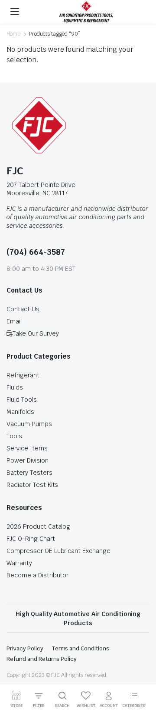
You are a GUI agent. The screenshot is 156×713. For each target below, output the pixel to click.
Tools (14, 436)
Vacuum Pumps (29, 424)
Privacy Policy (24, 648)
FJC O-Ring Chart (30, 539)
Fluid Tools (21, 399)
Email (14, 321)
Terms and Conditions (80, 648)
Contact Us (22, 309)
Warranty (19, 563)
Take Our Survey (36, 333)
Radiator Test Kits (32, 485)
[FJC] (86, 11)
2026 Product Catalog (38, 526)
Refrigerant (22, 375)
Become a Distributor (37, 575)
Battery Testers (29, 472)
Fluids (14, 387)
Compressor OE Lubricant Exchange (58, 551)
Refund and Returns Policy (41, 659)
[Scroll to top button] (142, 674)
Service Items (27, 448)
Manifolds (20, 412)
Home (13, 33)
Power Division (27, 460)
